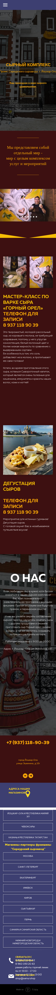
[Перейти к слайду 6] (33, 216)
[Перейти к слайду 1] (19, 216)
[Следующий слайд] (54, 205)
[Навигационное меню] (5, 5)
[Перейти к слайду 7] (36, 216)
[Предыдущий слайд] (1, 205)
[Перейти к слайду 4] (28, 216)
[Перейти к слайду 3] (25, 216)
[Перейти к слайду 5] (30, 216)
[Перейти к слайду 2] (22, 216)
